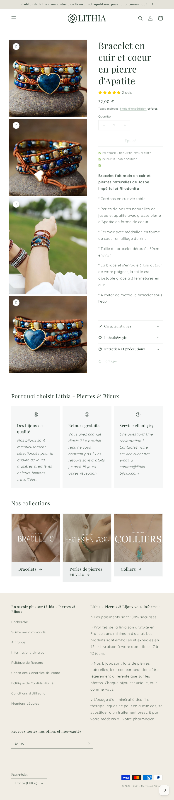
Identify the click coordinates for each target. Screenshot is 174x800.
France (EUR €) (26, 783)
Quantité (104, 116)
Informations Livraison (28, 652)
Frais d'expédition (133, 108)
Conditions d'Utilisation (29, 693)
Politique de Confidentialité (32, 683)
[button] (14, 18)
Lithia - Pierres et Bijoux (146, 786)
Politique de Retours (27, 663)
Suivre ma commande (28, 632)
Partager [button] (110, 361)
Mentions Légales (25, 703)
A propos (18, 642)
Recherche (19, 622)
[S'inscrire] (88, 743)
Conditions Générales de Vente (35, 673)
